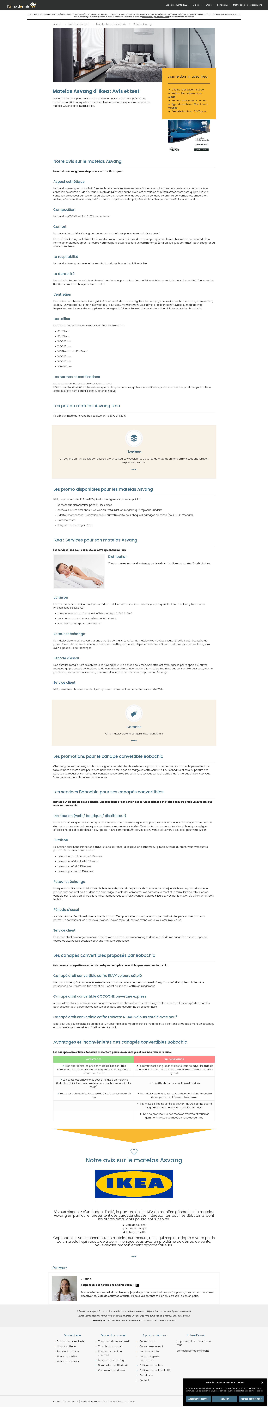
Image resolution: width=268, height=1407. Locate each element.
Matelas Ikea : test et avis (111, 24)
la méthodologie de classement (155, 17)
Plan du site (146, 1375)
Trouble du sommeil (110, 1346)
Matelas (196, 4)
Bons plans (222, 4)
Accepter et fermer (198, 1398)
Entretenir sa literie (68, 1351)
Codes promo (147, 1341)
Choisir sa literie (66, 1346)
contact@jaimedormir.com (193, 1350)
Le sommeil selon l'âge (111, 1360)
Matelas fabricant (78, 24)
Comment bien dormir (111, 1370)
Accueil (57, 24)
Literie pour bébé (67, 1356)
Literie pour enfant (68, 1361)
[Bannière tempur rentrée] (189, 154)
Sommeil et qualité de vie (113, 1365)
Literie (209, 4)
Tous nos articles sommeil (113, 1341)
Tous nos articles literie (70, 1341)
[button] (262, 1382)
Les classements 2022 (176, 4)
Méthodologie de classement (247, 4)
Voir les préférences (251, 1398)
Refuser (225, 1398)
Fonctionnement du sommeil (110, 1353)
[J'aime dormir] (21, 5)
